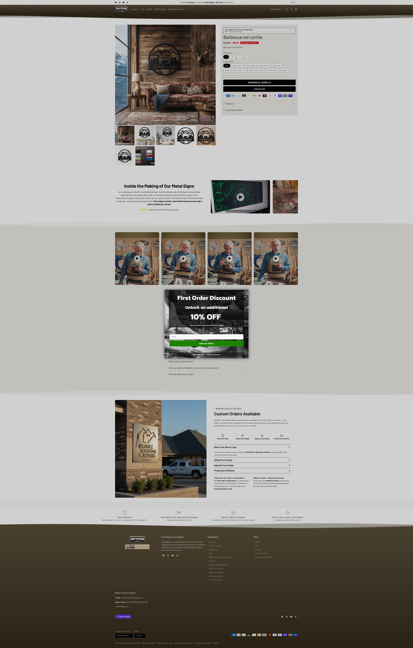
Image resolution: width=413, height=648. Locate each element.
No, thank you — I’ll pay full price (206, 354)
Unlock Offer (206, 343)
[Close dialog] (246, 292)
